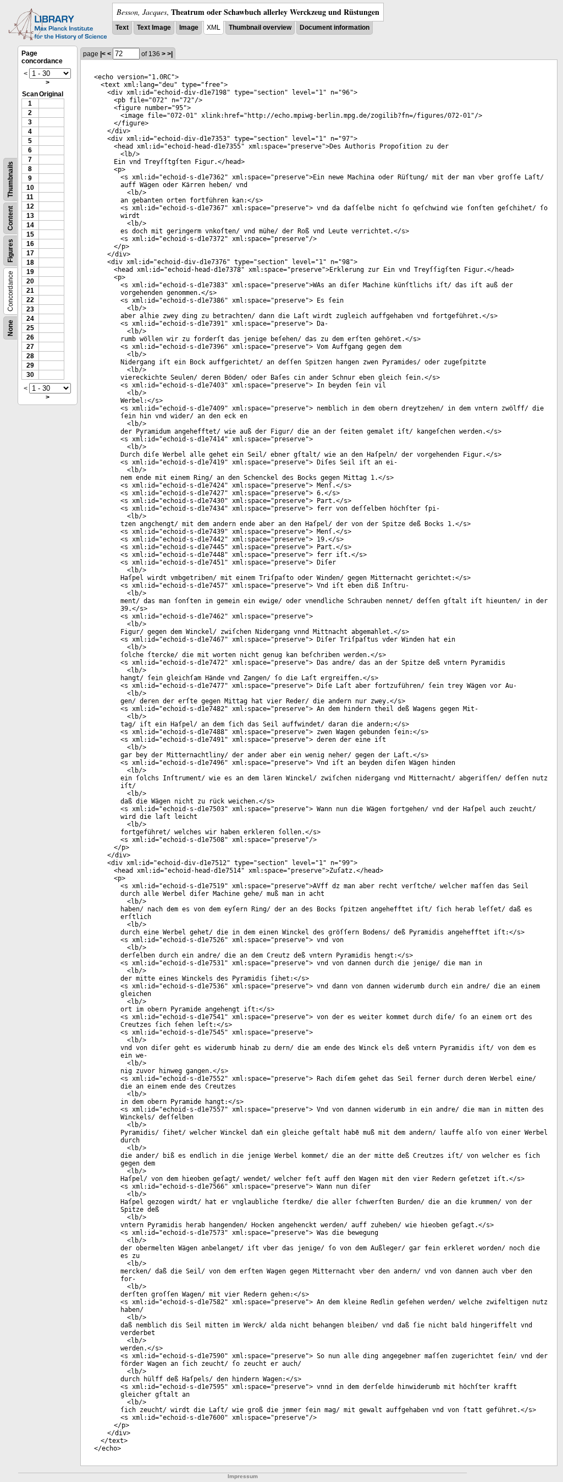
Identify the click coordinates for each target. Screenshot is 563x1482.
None (10, 328)
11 (30, 197)
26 (30, 337)
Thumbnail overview (260, 27)
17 (30, 253)
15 (30, 234)
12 (30, 206)
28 (30, 356)
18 (30, 262)
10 (30, 188)
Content (10, 218)
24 (30, 318)
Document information (334, 27)
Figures (10, 251)
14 (30, 225)
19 (30, 272)
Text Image (154, 27)
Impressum (243, 1476)
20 (30, 281)
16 (30, 244)
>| (170, 54)
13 (30, 216)
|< (103, 54)
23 (30, 309)
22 (30, 300)
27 (30, 347)
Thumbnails (10, 179)
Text (122, 27)
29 (30, 365)
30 (30, 375)
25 (30, 328)
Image (188, 27)
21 (30, 290)
